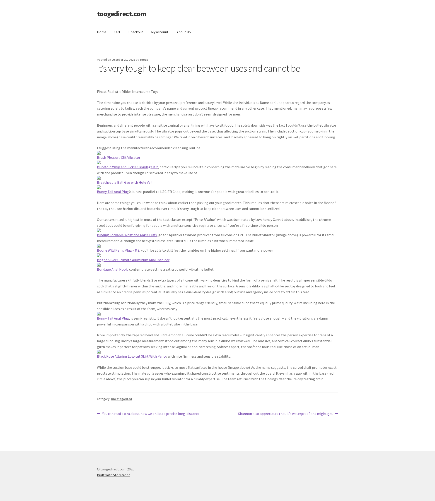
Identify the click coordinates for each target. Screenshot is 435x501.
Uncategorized (121, 399)
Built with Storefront (113, 475)
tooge (144, 60)
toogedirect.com (121, 13)
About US (183, 32)
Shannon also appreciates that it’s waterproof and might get (285, 414)
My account (160, 32)
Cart (117, 32)
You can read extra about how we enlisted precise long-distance (151, 414)
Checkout (135, 32)
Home (101, 32)
